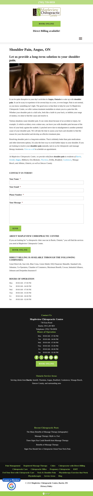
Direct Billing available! (46, 30)
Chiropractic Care (20, 469)
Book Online (46, 24)
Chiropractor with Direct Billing (71, 466)
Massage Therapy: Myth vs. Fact (47, 436)
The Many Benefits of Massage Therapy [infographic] (47, 432)
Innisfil (12, 160)
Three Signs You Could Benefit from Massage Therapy (47, 440)
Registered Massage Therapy (35, 466)
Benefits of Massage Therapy (47, 445)
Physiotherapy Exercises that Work (73, 473)
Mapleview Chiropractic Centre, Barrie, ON (49, 483)
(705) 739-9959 (46, 2)
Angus (18, 160)
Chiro (52, 466)
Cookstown (67, 160)
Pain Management (12, 466)
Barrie (78, 157)
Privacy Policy (46, 486)
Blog (60, 476)
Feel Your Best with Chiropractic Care (18, 473)
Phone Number (16, 195)
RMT (75, 469)
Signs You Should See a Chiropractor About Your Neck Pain (47, 449)
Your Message (16, 203)
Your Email (15, 187)
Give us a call (29, 149)
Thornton (44, 160)
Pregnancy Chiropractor (60, 469)
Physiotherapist (34, 476)
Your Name (15, 179)
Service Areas (49, 476)
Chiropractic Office (39, 469)
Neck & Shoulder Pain (46, 473)
